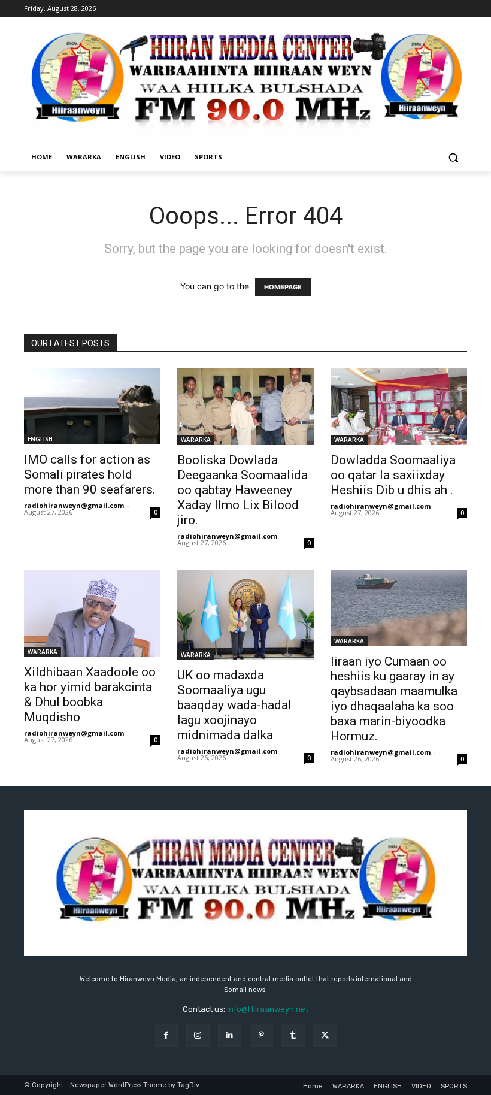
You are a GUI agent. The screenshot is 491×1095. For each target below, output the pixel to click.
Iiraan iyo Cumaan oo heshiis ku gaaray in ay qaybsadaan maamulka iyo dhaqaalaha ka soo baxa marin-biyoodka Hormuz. (394, 698)
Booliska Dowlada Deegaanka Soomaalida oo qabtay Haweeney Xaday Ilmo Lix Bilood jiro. (242, 490)
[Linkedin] (229, 1035)
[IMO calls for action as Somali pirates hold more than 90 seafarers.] (92, 406)
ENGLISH (40, 439)
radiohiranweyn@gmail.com (74, 505)
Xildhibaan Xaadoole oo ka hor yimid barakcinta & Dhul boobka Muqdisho (90, 694)
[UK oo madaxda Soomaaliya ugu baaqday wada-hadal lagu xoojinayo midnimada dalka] (245, 615)
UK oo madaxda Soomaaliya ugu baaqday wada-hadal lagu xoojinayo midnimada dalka (234, 705)
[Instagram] (198, 1035)
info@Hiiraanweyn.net (267, 1009)
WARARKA (196, 439)
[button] (453, 157)
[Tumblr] (293, 1035)
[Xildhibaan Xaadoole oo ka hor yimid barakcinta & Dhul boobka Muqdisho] (92, 613)
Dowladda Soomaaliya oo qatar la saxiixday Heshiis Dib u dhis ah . (393, 475)
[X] (325, 1035)
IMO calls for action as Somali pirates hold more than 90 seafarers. (90, 474)
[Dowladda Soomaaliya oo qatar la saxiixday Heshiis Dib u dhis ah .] (399, 406)
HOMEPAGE (283, 287)
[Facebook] (165, 1035)
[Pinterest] (261, 1035)
